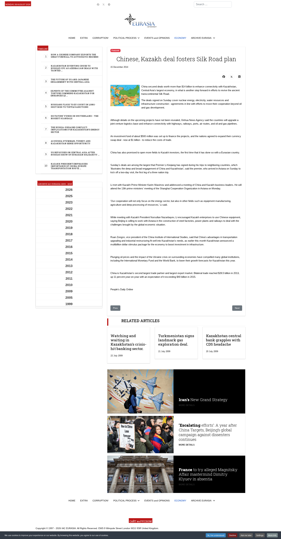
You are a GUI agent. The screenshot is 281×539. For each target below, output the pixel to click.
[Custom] (109, 4)
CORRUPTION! (100, 38)
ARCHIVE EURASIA (201, 38)
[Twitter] (103, 4)
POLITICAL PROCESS (124, 38)
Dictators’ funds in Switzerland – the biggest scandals (74, 117)
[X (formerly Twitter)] (231, 76)
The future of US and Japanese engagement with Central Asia (70, 80)
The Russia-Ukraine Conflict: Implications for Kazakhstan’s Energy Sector (75, 129)
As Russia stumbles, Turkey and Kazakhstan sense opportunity (70, 142)
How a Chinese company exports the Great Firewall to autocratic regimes (74, 55)
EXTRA (84, 38)
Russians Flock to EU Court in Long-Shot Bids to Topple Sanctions (73, 105)
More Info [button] (272, 535)
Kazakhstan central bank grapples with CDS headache (223, 340)
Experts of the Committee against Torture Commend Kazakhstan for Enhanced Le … (72, 93)
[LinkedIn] (239, 76)
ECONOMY (180, 38)
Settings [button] (259, 535)
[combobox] (213, 4)
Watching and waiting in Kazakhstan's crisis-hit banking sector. (128, 342)
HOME (71, 38)
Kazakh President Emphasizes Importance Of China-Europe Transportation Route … (69, 166)
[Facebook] (98, 4)
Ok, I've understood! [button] (215, 535)
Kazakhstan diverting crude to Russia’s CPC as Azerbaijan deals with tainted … (74, 68)
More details (187, 405)
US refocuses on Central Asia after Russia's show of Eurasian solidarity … (75, 153)
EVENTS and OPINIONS (157, 38)
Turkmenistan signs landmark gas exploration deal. (176, 340)
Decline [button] (232, 535)
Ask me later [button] (246, 535)
